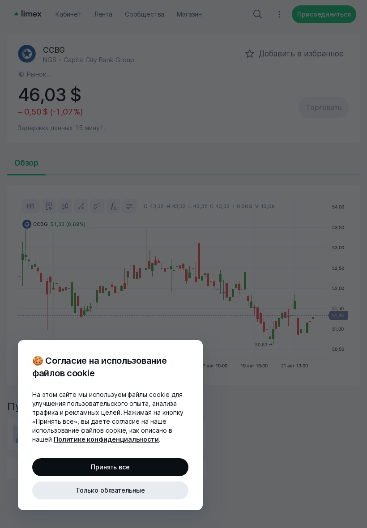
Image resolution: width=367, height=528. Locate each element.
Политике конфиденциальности (106, 439)
